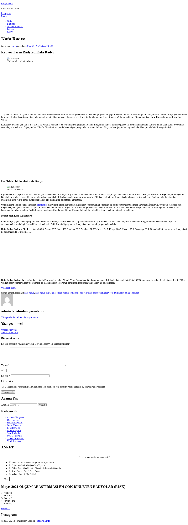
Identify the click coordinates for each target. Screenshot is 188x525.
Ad (3, 370)
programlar (41, 204)
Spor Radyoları (14, 433)
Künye (10, 31)
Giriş (9, 21)
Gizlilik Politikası (15, 26)
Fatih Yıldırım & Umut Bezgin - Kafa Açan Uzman (33, 462)
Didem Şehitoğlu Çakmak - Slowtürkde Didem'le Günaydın (36, 468)
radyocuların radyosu (103, 292)
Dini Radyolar (13, 420)
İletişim (10, 29)
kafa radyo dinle (42, 292)
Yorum (5, 365)
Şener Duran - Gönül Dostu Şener (26, 471)
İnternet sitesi (7, 381)
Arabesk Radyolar (15, 417)
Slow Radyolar (14, 430)
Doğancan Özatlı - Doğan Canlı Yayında (28, 465)
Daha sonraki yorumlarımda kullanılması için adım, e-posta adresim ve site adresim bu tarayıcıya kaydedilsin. (55, 386)
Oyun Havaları (14, 425)
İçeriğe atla (6, 13)
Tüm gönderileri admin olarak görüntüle (19, 317)
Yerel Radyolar (14, 441)
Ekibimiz (11, 24)
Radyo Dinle (7, 3)
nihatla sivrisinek (70, 292)
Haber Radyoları (14, 422)
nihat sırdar (57, 292)
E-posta (5, 375)
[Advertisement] (94, 90)
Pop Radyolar (13, 428)
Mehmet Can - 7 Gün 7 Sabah (24, 474)
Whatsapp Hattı (8, 288)
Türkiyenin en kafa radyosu (126, 292)
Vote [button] (6, 479)
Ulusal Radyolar (14, 436)
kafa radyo (29, 292)
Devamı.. (5, 508)
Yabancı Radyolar (15, 438)
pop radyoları (86, 292)
